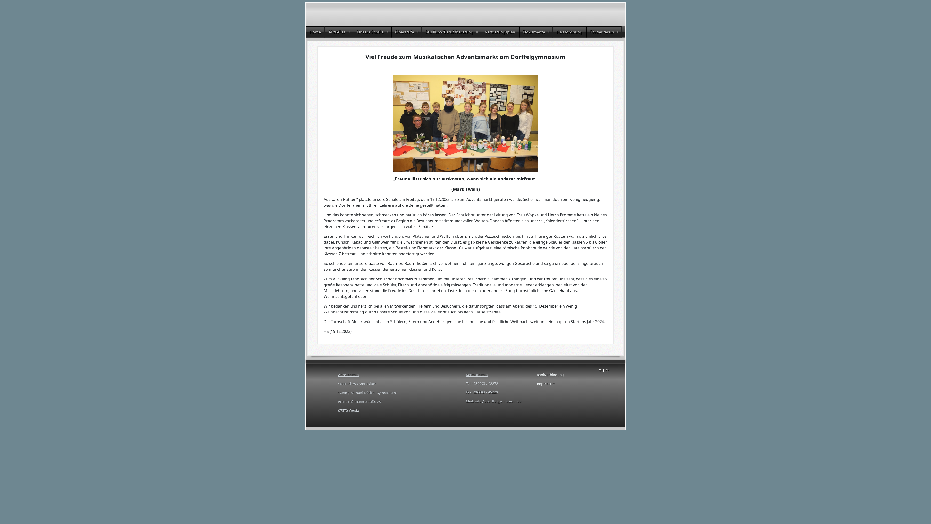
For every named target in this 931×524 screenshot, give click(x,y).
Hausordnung (569, 32)
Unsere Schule (370, 32)
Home (315, 32)
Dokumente (534, 32)
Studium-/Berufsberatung (449, 32)
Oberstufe (404, 32)
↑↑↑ (603, 370)
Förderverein (602, 32)
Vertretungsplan (500, 32)
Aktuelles (337, 32)
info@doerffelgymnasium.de (498, 401)
